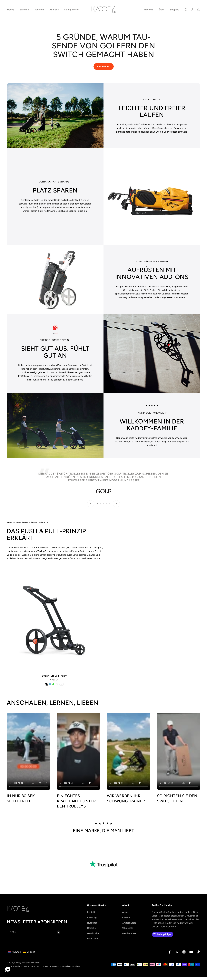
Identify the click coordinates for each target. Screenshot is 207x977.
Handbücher (93, 933)
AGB (47, 966)
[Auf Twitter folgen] (177, 952)
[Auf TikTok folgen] (198, 952)
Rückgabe (92, 923)
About (125, 912)
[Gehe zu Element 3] (103, 503)
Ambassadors (129, 923)
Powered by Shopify (31, 962)
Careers (126, 917)
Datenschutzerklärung (32, 966)
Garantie (91, 928)
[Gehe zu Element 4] (106, 503)
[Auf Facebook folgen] (170, 952)
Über (161, 9)
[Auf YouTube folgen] (191, 952)
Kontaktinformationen (71, 966)
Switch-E (24, 9)
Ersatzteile (92, 938)
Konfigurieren (71, 9)
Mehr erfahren (103, 66)
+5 (61, 684)
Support (174, 9)
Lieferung (92, 917)
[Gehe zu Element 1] (97, 503)
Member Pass (129, 933)
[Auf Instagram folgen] (184, 952)
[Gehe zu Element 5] (109, 503)
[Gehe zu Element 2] (100, 503)
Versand (55, 966)
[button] (21, 952)
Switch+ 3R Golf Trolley (54, 676)
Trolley (10, 9)
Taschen (39, 9)
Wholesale (127, 928)
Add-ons (54, 9)
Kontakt (91, 912)
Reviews (148, 9)
